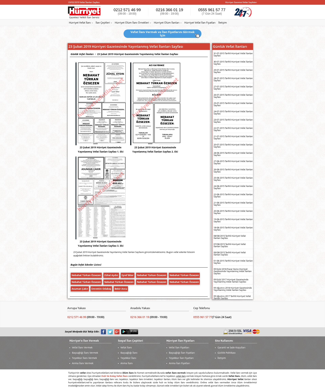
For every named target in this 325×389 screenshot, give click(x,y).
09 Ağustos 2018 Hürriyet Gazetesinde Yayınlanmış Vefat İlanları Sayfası (233, 288)
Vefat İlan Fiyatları (179, 347)
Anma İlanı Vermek (82, 363)
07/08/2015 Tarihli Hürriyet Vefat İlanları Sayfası (230, 245)
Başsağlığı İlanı (129, 352)
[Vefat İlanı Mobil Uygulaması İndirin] (129, 331)
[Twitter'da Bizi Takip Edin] (110, 331)
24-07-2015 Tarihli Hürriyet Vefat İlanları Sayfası (233, 112)
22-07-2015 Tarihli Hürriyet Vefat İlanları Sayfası (233, 129)
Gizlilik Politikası (227, 352)
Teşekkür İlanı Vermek (84, 358)
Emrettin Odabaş (101, 288)
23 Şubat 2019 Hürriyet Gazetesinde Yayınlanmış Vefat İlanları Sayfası (137, 54)
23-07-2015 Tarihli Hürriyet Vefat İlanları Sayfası (233, 120)
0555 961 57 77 (211, 11)
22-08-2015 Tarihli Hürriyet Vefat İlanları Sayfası (233, 195)
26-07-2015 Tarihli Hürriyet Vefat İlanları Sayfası (233, 96)
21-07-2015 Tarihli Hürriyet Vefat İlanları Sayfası (233, 137)
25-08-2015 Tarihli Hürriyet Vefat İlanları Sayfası (233, 178)
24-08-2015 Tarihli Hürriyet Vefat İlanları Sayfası (233, 187)
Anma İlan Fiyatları (179, 363)
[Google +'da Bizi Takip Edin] (117, 331)
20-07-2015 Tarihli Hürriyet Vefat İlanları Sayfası (233, 145)
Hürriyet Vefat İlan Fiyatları (199, 22)
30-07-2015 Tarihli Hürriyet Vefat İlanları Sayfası (233, 62)
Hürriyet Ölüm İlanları (166, 22)
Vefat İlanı (126, 347)
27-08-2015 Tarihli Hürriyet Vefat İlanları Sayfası (233, 162)
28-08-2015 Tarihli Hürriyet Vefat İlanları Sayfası (233, 154)
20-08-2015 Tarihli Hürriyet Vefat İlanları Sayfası (233, 212)
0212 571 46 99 (127, 11)
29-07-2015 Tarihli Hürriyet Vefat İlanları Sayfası (233, 71)
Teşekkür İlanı (128, 358)
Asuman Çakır (80, 288)
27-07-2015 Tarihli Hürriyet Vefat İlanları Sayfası (233, 87)
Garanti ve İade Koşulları (231, 347)
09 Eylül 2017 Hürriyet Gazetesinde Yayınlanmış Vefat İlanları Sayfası (231, 280)
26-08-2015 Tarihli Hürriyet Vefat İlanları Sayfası (233, 170)
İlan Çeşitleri (103, 22)
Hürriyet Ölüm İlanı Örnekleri (132, 22)
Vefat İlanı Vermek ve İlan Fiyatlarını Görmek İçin (163, 33)
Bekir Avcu (121, 288)
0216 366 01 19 (169, 11)
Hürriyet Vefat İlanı (80, 22)
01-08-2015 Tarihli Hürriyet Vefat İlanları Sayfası (233, 261)
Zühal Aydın (111, 275)
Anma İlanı (127, 363)
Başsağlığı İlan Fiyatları (182, 352)
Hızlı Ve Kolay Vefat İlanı (114, 375)
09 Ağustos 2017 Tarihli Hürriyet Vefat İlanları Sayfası (232, 297)
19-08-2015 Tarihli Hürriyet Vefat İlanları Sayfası (233, 220)
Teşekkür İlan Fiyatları (181, 358)
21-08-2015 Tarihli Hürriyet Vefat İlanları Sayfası (233, 203)
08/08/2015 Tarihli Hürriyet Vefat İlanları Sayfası (230, 237)
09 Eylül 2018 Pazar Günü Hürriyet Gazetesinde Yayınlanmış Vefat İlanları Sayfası (233, 271)
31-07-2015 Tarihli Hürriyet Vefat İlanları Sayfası (233, 54)
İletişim (222, 22)
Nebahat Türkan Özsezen (86, 275)
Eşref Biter (128, 275)
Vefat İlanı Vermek (82, 347)
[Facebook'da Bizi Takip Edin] (103, 331)
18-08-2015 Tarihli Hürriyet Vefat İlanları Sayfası (233, 228)
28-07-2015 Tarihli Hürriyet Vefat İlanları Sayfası (233, 79)
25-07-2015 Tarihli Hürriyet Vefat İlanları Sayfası (233, 104)
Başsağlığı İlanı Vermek (85, 352)
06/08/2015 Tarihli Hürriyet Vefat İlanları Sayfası (230, 253)
